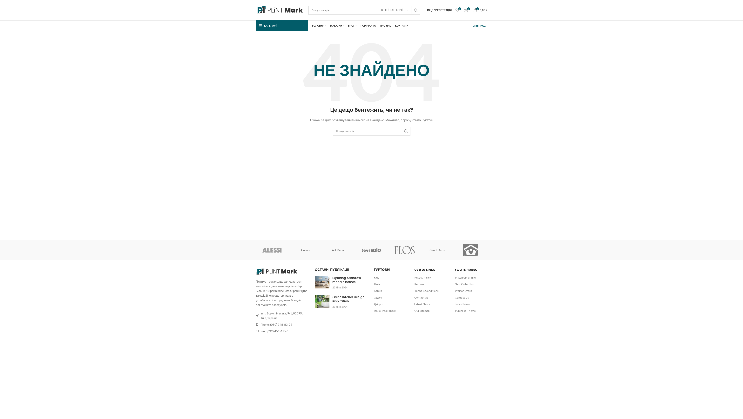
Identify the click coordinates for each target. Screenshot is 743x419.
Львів (377, 284)
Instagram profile (465, 277)
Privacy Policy (422, 277)
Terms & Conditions (426, 290)
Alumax (305, 250)
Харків (378, 290)
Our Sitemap (422, 310)
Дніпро (378, 304)
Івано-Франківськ (384, 310)
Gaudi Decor (437, 250)
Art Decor (338, 250)
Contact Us (421, 297)
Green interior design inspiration (348, 299)
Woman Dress (463, 290)
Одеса (378, 297)
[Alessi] (272, 250)
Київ (376, 277)
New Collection (464, 284)
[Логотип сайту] (280, 9)
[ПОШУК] (415, 10)
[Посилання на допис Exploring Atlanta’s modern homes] (322, 282)
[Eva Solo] (371, 250)
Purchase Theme (465, 310)
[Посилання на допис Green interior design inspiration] (322, 301)
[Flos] (404, 250)
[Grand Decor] (470, 250)
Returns (419, 284)
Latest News (422, 304)
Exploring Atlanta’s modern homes (346, 280)
